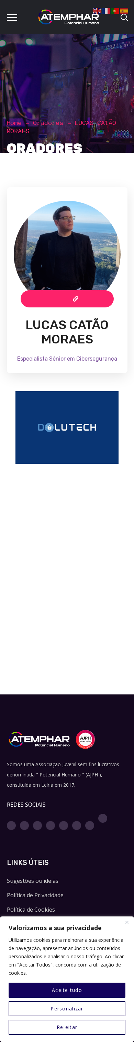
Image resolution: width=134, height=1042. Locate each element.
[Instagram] (24, 825)
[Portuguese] (115, 10)
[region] (67, 979)
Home (14, 122)
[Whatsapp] (76, 825)
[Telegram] (89, 825)
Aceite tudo (67, 990)
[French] (106, 10)
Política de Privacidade (35, 895)
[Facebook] (11, 825)
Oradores (48, 122)
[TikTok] (102, 818)
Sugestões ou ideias (32, 881)
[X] (37, 825)
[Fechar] (127, 922)
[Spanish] (124, 10)
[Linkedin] (63, 825)
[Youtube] (50, 825)
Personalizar (67, 1008)
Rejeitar (67, 1027)
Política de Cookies (31, 909)
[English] (97, 10)
